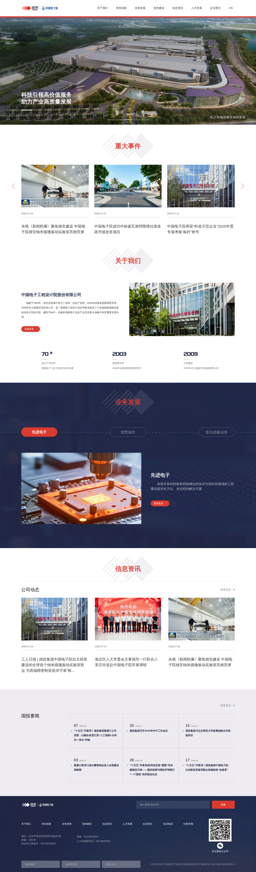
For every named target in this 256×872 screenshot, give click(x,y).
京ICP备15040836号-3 (223, 864)
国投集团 (30, 864)
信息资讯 (177, 8)
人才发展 (196, 8)
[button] (13, 186)
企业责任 (215, 8)
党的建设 (159, 8)
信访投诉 (168, 823)
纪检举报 (188, 823)
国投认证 (111, 864)
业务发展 (140, 8)
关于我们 (102, 8)
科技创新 (121, 8)
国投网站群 (72, 864)
